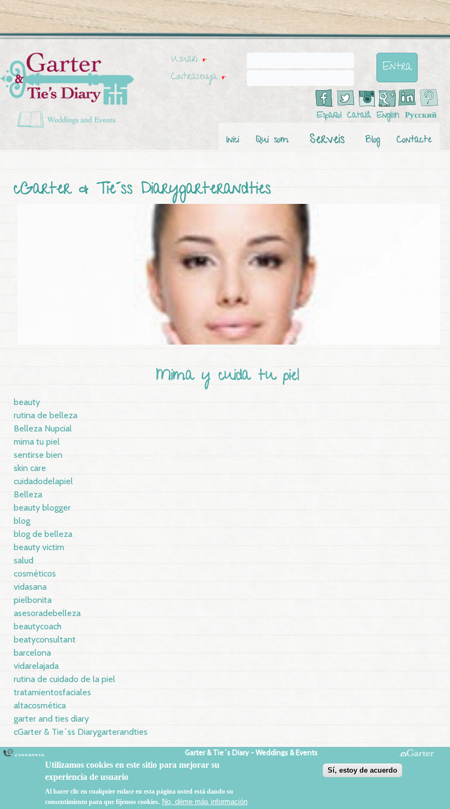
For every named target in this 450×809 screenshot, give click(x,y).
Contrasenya (198, 77)
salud (23, 560)
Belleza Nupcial (43, 428)
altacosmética (40, 705)
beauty (27, 402)
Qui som (272, 140)
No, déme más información (205, 801)
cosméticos (35, 573)
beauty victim (39, 547)
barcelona (32, 652)
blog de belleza (43, 534)
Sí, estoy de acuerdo (362, 770)
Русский (421, 116)
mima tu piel (37, 441)
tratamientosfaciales (52, 692)
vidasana (30, 586)
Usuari (188, 60)
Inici (233, 140)
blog (22, 521)
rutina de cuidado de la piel (64, 679)
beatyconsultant (45, 639)
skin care (30, 468)
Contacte (414, 140)
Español (329, 116)
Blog (372, 140)
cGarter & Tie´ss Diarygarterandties (81, 732)
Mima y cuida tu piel (227, 376)
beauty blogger (42, 507)
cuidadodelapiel (43, 481)
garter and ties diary (51, 718)
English (388, 116)
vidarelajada (36, 666)
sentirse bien (38, 455)
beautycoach (37, 626)
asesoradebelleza (47, 613)
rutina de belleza (45, 415)
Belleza (28, 494)
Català (359, 116)
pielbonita (33, 600)
